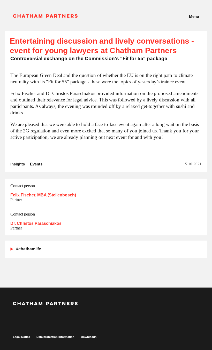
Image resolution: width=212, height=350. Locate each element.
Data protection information (55, 336)
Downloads (88, 336)
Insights (17, 164)
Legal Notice (21, 336)
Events (36, 164)
